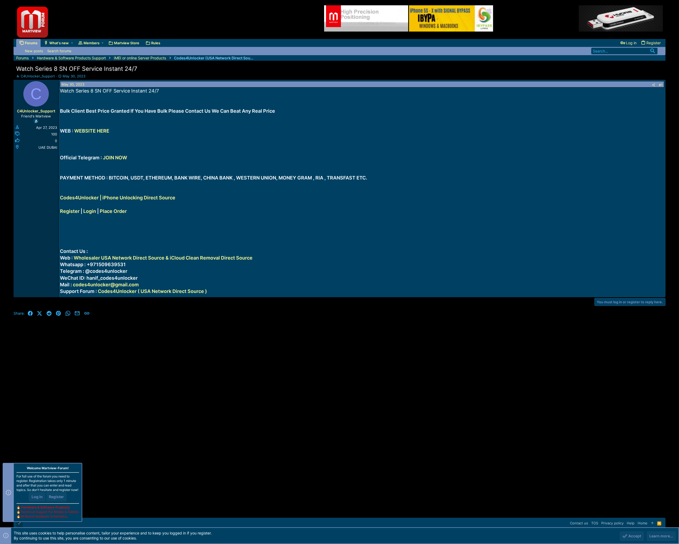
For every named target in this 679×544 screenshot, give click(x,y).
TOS (594, 523)
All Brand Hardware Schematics (43, 516)
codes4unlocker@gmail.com (106, 284)
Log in (37, 496)
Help (630, 523)
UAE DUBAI (47, 147)
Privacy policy (612, 523)
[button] (72, 43)
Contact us (579, 523)
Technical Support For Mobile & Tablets (49, 512)
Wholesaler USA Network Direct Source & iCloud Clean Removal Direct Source (163, 258)
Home (642, 523)
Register (70, 211)
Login (89, 211)
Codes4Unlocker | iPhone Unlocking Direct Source (117, 197)
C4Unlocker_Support (38, 76)
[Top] (652, 523)
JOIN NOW (115, 157)
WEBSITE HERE (91, 131)
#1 (661, 85)
